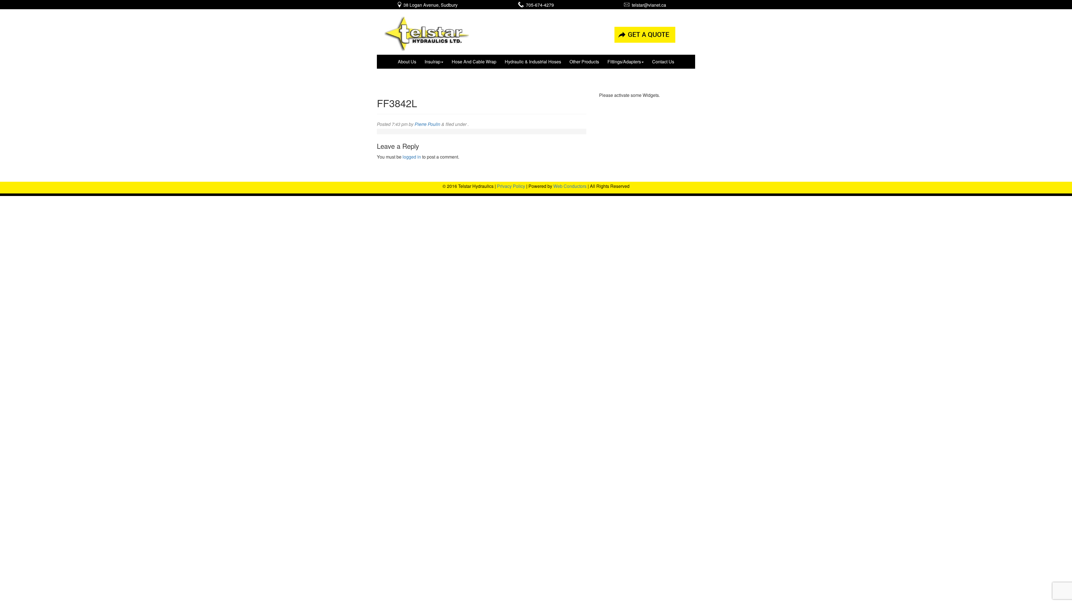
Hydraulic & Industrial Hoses (533, 61)
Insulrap (433, 61)
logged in (412, 157)
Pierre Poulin (427, 124)
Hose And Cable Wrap (474, 61)
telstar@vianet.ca (648, 5)
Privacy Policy (511, 186)
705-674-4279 (539, 5)
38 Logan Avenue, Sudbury (430, 5)
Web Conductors (570, 186)
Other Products (584, 61)
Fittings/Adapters (624, 61)
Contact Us (663, 61)
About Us (407, 61)
